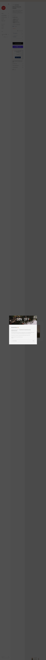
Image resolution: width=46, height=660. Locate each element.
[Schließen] (35, 317)
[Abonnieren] (33, 341)
